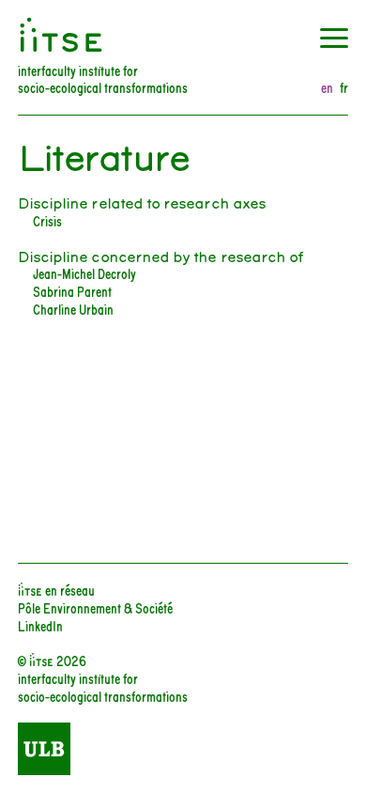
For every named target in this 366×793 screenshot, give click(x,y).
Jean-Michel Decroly (84, 273)
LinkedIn (40, 625)
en (327, 88)
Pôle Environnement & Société (95, 607)
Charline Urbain (73, 308)
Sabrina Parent (72, 291)
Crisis (47, 220)
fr (344, 88)
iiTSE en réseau (56, 589)
